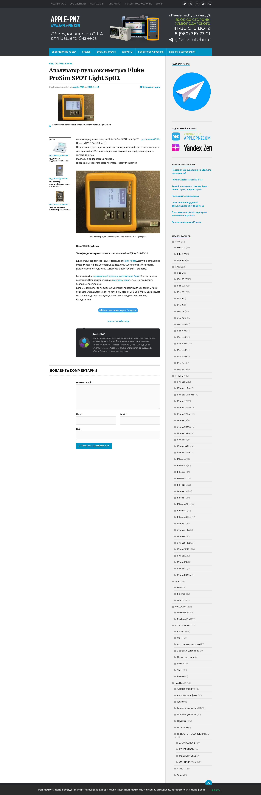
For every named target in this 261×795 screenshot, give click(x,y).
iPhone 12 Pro (183, 414)
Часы (180, 670)
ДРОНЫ (159, 4)
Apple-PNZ (78, 87)
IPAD (177, 266)
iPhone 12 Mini (184, 407)
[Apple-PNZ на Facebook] (197, 3)
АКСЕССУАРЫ (182, 625)
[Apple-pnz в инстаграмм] (190, 3)
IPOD (177, 581)
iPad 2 (180, 272)
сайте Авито (129, 260)
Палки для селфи (185, 657)
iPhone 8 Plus (183, 542)
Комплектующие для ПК (189, 708)
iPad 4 (180, 305)
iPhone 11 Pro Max (186, 394)
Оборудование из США (64, 52)
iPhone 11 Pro (183, 388)
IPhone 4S (182, 465)
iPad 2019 (182, 292)
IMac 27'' (181, 254)
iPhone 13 (182, 420)
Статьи (180, 768)
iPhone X (181, 555)
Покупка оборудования (182, 52)
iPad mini (181, 324)
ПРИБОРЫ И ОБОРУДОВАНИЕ (138, 4)
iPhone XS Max (184, 575)
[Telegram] (203, 3)
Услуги (180, 775)
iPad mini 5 (182, 350)
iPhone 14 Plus (184, 446)
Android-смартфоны (187, 695)
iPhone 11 (182, 381)
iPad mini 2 (182, 330)
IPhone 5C (182, 478)
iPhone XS (182, 568)
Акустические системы (188, 644)
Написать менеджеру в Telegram (119, 310)
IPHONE (179, 375)
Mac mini (181, 260)
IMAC (178, 241)
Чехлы (180, 676)
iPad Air (181, 311)
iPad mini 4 (182, 343)
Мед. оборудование (60, 63)
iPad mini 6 (182, 356)
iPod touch (182, 600)
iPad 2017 (182, 279)
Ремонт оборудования (151, 52)
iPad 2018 (182, 285)
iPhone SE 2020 (184, 549)
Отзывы (86, 52)
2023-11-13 (93, 87)
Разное (180, 663)
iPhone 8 (181, 536)
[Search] (209, 3)
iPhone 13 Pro (183, 433)
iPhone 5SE (182, 491)
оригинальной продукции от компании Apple (116, 276)
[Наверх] (208, 783)
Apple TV (181, 631)
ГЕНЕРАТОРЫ (114, 4)
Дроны (180, 701)
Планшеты (182, 727)
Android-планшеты (186, 688)
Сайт (78, 429)
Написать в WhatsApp (118, 320)
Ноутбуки (182, 721)
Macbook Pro (183, 619)
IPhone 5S (182, 484)
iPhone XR (182, 562)
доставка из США (150, 139)
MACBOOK (180, 606)
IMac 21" (181, 247)
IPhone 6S (182, 510)
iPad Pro (181, 363)
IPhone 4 (181, 459)
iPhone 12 (182, 401)
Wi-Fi (179, 637)
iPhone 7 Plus (183, 530)
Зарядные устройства (188, 650)
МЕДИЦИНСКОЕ (58, 4)
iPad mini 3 (182, 337)
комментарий (84, 382)
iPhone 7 (181, 523)
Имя (79, 414)
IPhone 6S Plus (184, 517)
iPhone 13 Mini (184, 426)
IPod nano (182, 593)
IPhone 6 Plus (183, 504)
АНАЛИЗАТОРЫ (97, 4)
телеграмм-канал (121, 279)
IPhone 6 (181, 497)
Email (123, 414)
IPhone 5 (181, 471)
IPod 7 (180, 587)
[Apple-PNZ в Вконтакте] (184, 3)
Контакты (127, 52)
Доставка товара (106, 52)
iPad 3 (180, 298)
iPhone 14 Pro (183, 452)
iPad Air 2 (181, 318)
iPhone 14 (182, 439)
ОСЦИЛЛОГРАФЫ (78, 4)
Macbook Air (183, 612)
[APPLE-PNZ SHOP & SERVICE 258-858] (130, 28)
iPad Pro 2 (182, 369)
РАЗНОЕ (179, 683)
